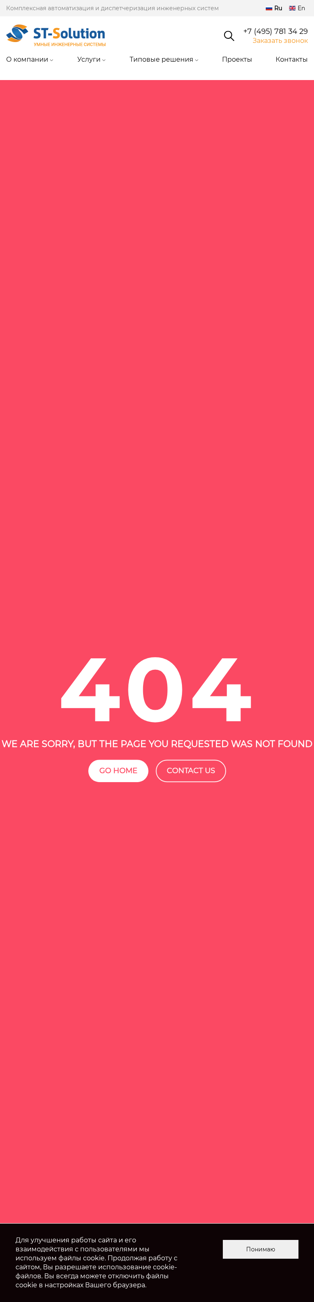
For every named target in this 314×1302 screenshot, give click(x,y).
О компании (27, 59)
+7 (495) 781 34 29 (275, 31)
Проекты (237, 59)
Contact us (191, 770)
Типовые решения (161, 59)
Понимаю (260, 1249)
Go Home (118, 770)
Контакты (292, 59)
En (301, 8)
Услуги (89, 59)
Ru (278, 8)
